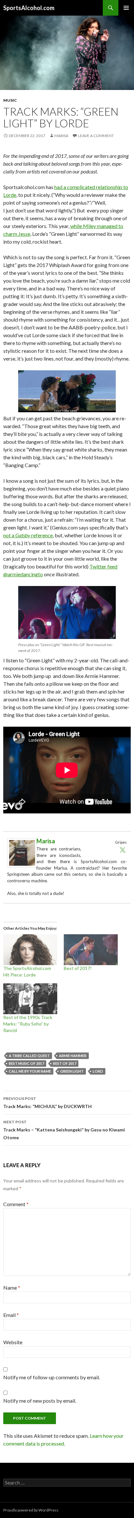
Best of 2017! (78, 968)
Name (11, 1287)
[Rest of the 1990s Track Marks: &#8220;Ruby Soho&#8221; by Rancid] (30, 998)
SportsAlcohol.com (28, 7)
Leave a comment (96, 135)
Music (10, 100)
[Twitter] (123, 850)
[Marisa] (22, 852)
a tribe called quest (29, 1055)
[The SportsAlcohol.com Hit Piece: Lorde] (30, 949)
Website (12, 1342)
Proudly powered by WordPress (31, 1510)
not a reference (28, 535)
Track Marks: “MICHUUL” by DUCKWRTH (47, 1102)
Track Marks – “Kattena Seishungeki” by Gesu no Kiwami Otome (64, 1129)
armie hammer (73, 1055)
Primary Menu (126, 8)
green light (72, 1071)
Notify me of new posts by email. (39, 1400)
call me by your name (30, 1071)
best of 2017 (64, 1063)
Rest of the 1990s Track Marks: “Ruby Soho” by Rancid (27, 1023)
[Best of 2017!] (91, 949)
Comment (16, 1204)
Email (11, 1315)
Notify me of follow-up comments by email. (51, 1377)
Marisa (61, 135)
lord (98, 1071)
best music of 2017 (26, 1063)
